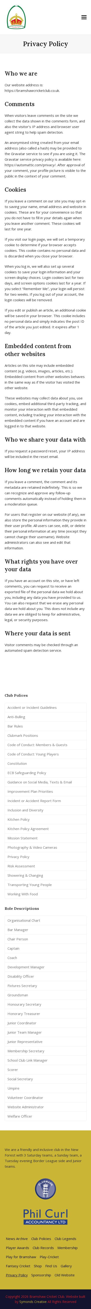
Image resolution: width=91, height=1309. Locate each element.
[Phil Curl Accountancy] (45, 1217)
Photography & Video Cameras (32, 847)
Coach (12, 957)
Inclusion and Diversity (25, 810)
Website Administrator (25, 1107)
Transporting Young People (29, 884)
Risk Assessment (21, 866)
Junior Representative (24, 1041)
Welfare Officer (19, 1116)
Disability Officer (20, 976)
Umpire (13, 1088)
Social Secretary (20, 1079)
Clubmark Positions (22, 735)
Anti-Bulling (16, 716)
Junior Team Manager (24, 1032)
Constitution (17, 763)
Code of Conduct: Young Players (33, 754)
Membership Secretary (25, 1051)
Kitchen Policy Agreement (28, 828)
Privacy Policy (18, 856)
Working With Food (22, 894)
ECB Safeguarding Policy (26, 772)
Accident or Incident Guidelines (32, 707)
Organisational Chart (23, 920)
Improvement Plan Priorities (30, 791)
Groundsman (17, 995)
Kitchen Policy (18, 819)
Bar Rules (15, 726)
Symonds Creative (33, 1301)
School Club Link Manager (27, 1060)
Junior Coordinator (21, 1023)
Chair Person (17, 939)
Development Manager (26, 967)
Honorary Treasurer (23, 1013)
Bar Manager (17, 929)
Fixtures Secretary (22, 985)
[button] (84, 17)
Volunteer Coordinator (25, 1097)
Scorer (12, 1069)
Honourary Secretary (24, 1004)
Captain (13, 948)
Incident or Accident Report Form (34, 800)
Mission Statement (22, 838)
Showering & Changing (25, 875)
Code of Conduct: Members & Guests (37, 744)
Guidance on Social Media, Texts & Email (39, 782)
